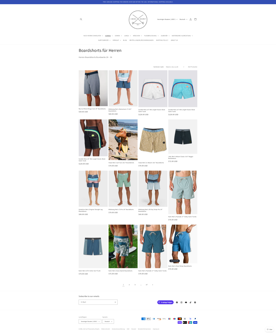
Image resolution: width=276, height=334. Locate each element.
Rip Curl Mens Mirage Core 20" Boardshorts (92, 109)
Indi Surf (85, 329)
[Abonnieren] (115, 302)
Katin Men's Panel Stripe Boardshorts (180, 266)
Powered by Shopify (93, 329)
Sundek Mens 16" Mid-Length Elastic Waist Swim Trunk (151, 110)
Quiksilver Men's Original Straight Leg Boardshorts (91, 210)
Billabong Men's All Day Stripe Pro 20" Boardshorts (150, 210)
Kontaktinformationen (144, 329)
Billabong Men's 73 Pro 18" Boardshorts (121, 209)
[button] (81, 19)
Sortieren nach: (159, 67)
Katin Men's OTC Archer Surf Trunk (89, 271)
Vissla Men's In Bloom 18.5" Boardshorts (151, 163)
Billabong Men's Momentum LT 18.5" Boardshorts (120, 110)
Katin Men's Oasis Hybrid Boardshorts (120, 271)
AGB (128, 329)
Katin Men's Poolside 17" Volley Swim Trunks (182, 217)
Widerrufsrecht (105, 329)
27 (146, 285)
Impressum (156, 329)
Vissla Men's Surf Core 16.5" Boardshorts (121, 163)
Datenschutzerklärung (118, 329)
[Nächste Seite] (152, 284)
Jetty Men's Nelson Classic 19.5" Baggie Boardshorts (180, 157)
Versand (133, 329)
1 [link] (123, 284)
